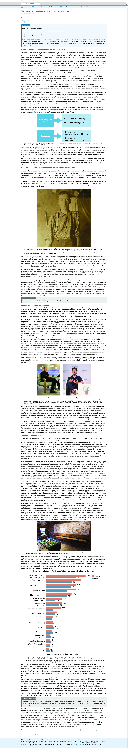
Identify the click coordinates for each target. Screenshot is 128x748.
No (43, 734)
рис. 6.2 (33, 112)
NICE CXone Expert (46, 739)
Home (28, 6)
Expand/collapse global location (106, 7)
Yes (37, 734)
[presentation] (30, 143)
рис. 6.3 (38, 183)
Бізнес (36, 6)
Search (22, 4)
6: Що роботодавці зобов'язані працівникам (94, 6)
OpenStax (28, 20)
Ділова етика (54, 6)
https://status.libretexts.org (32, 745)
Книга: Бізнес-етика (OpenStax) (70, 6)
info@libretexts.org (77, 744)
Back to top (23, 729)
